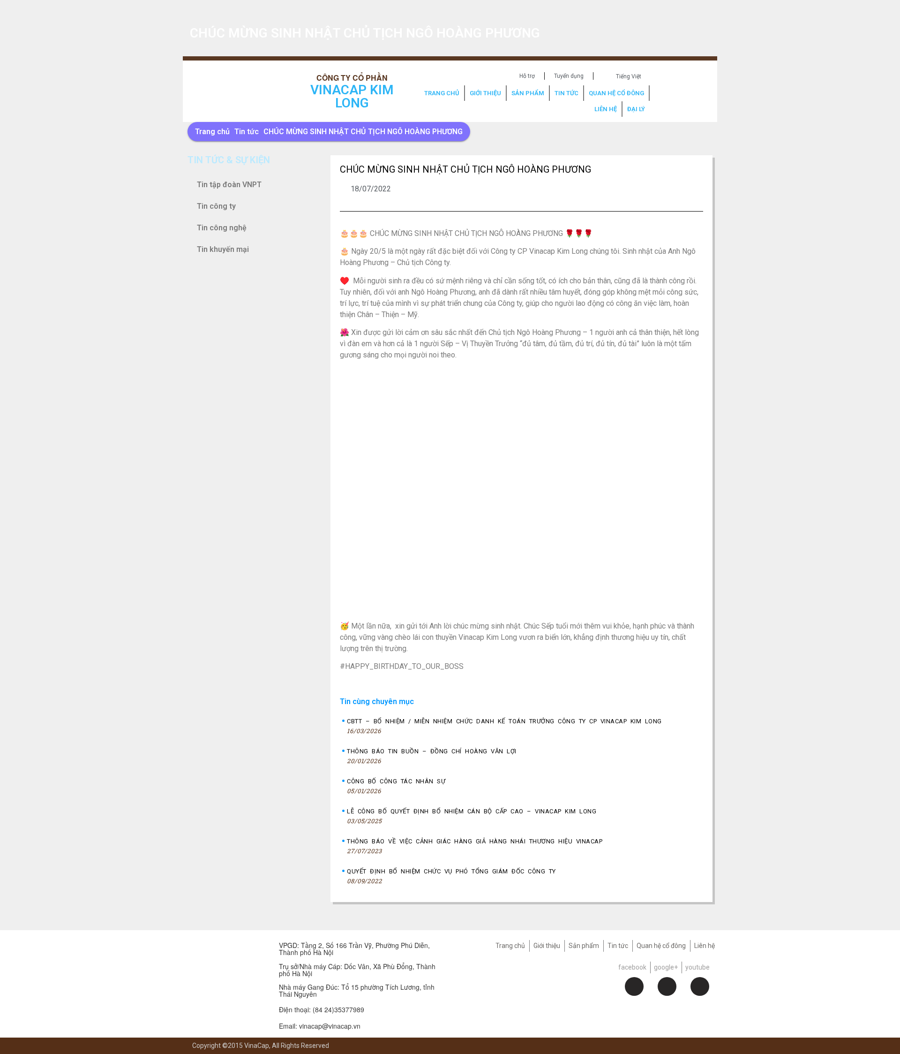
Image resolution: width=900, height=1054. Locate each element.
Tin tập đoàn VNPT (229, 184)
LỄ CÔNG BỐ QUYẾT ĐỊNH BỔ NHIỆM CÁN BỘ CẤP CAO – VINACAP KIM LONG (471, 811)
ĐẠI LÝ (636, 109)
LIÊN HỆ (605, 109)
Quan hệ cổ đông (661, 945)
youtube (697, 967)
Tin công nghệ (222, 227)
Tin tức (246, 131)
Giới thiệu (546, 945)
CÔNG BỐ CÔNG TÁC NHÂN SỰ (396, 781)
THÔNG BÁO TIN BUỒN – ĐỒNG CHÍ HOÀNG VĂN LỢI (432, 751)
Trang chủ (212, 131)
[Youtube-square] (699, 986)
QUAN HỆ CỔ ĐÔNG (616, 93)
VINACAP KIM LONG (352, 96)
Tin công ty (216, 206)
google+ (666, 967)
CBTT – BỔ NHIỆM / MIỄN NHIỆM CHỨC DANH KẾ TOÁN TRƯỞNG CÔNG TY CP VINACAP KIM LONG (504, 721)
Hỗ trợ (527, 76)
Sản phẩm (584, 945)
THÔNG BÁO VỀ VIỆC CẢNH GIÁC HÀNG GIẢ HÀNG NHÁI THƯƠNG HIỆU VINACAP (474, 841)
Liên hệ (704, 945)
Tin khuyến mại (223, 249)
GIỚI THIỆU (485, 93)
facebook (632, 967)
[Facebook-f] (634, 986)
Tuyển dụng (569, 76)
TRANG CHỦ (441, 93)
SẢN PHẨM (527, 93)
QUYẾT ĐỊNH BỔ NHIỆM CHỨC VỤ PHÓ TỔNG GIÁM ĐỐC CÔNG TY (451, 871)
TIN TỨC (566, 93)
